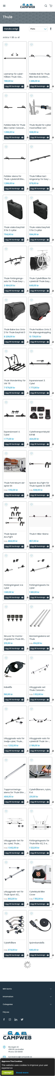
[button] (6, 44)
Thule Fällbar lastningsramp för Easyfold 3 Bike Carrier (39, 179)
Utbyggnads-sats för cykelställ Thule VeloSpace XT (39, 741)
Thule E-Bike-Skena (38, 534)
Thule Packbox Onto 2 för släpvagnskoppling (40, 331)
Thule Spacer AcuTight (10, 535)
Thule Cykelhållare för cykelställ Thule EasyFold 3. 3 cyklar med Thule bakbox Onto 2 (40, 283)
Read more (22, 1072)
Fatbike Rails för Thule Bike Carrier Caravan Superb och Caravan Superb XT (14, 129)
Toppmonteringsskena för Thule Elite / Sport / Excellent (14, 792)
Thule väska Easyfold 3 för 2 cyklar (39, 229)
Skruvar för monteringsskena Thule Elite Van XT (14, 639)
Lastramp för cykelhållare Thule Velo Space (13, 76)
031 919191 (19, 1052)
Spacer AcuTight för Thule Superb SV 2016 (39, 484)
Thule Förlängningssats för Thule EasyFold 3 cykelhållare (14, 281)
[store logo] (27, 6)
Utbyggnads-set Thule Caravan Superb (37, 690)
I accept (7, 1072)
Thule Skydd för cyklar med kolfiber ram (40, 126)
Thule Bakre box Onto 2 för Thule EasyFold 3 (14, 331)
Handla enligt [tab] (11, 28)
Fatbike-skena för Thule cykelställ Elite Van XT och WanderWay (14, 180)
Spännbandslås (36, 942)
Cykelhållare (10, 942)
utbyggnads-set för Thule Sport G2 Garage (13, 894)
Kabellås (8, 687)
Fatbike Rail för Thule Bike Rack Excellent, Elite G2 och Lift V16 (39, 76)
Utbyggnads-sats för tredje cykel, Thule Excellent (14, 741)
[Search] (45, 5)
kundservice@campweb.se (20, 1057)
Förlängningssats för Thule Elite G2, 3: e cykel (39, 843)
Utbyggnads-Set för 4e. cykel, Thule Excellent (14, 843)
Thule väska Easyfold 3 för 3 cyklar (14, 229)
